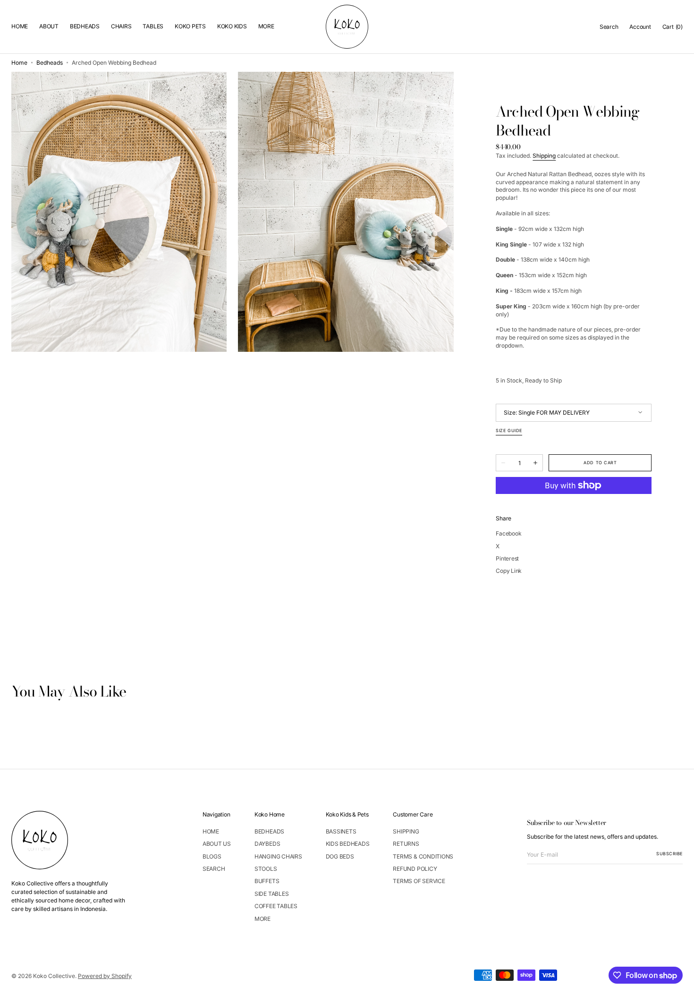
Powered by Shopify (105, 975)
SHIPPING (406, 831)
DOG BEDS (340, 856)
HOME (211, 831)
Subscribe (669, 853)
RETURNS (406, 843)
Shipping (544, 155)
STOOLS (265, 868)
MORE (262, 918)
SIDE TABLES (271, 893)
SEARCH (214, 868)
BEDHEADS (269, 831)
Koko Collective (54, 975)
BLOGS (212, 856)
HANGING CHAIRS (278, 856)
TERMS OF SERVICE (419, 880)
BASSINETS (341, 831)
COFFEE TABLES (275, 906)
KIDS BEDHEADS (348, 843)
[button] (609, 26)
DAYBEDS (267, 843)
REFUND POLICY (415, 868)
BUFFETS (266, 880)
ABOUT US (217, 843)
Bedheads (49, 62)
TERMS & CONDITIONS (423, 856)
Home (19, 62)
